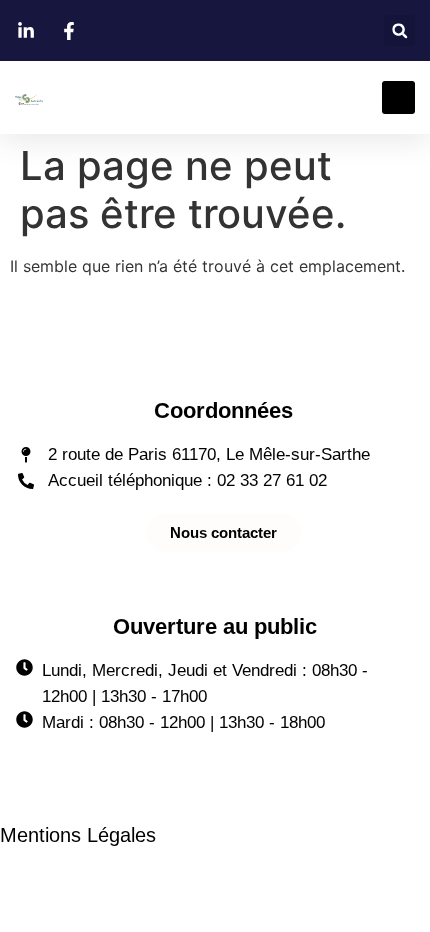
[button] (399, 30)
